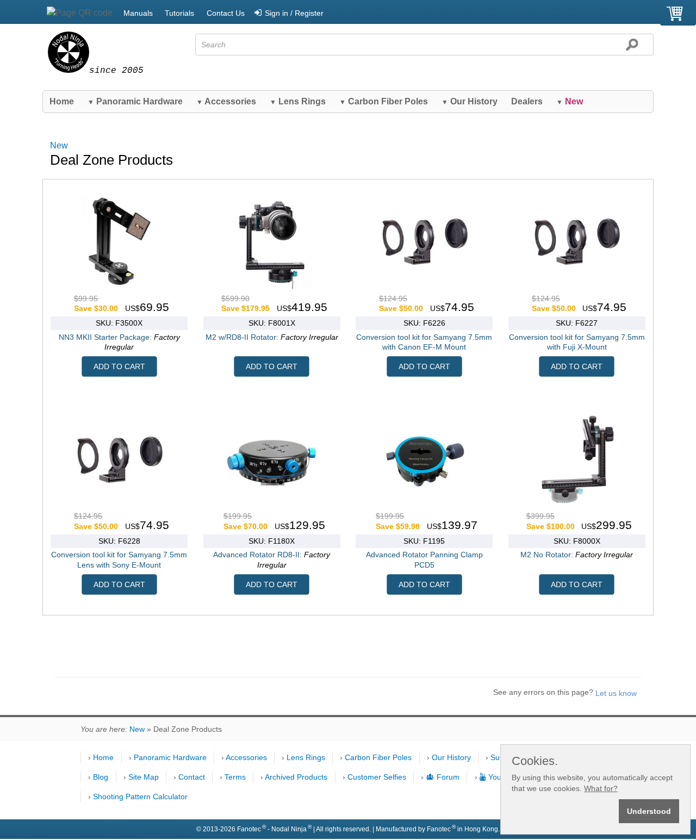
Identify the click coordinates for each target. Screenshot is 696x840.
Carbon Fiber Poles (383, 101)
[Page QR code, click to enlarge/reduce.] (80, 13)
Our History (470, 101)
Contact (191, 777)
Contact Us (226, 13)
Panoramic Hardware (135, 101)
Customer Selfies (376, 777)
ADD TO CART (119, 366)
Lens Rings (298, 101)
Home (61, 101)
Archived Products (296, 777)
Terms (235, 777)
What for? (601, 788)
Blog (100, 777)
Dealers (527, 101)
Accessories (226, 101)
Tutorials (179, 13)
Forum (448, 777)
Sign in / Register (294, 13)
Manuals (138, 13)
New (59, 145)
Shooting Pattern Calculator (140, 796)
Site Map (143, 777)
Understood (649, 811)
